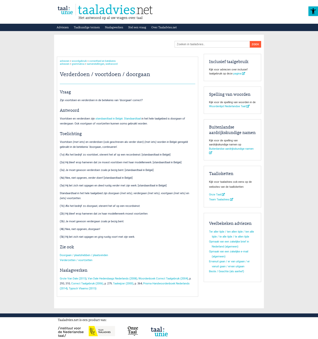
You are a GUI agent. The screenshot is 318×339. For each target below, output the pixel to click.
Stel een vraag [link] (137, 27)
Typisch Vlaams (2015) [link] (82, 288)
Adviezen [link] (63, 27)
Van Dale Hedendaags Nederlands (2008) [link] (112, 278)
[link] (313, 11)
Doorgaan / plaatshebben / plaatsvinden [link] (84, 255)
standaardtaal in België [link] (109, 118)
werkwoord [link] (111, 64)
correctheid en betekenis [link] (102, 61)
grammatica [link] (78, 64)
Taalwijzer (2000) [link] (123, 283)
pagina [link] (237, 73)
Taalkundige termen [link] (87, 27)
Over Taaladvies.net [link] (164, 27)
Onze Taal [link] (215, 194)
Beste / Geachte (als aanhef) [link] (226, 271)
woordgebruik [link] (79, 61)
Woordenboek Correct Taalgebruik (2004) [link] (163, 278)
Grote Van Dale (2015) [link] (73, 278)
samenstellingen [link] (95, 64)
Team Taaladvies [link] (219, 199)
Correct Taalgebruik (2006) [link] (87, 283)
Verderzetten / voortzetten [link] (76, 260)
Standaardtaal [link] (132, 118)
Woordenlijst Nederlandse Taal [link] (227, 106)
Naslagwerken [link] (114, 27)
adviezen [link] (64, 61)
